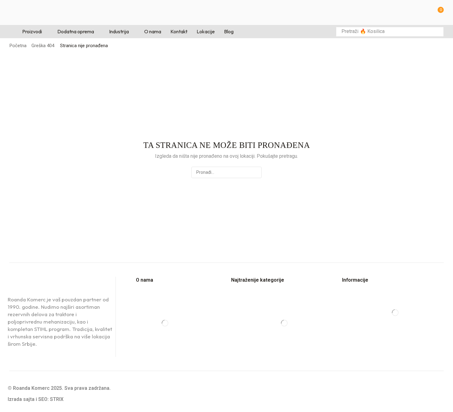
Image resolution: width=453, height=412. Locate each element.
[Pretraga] (437, 31)
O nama (144, 280)
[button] (439, 12)
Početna (18, 45)
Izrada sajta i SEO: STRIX (35, 399)
